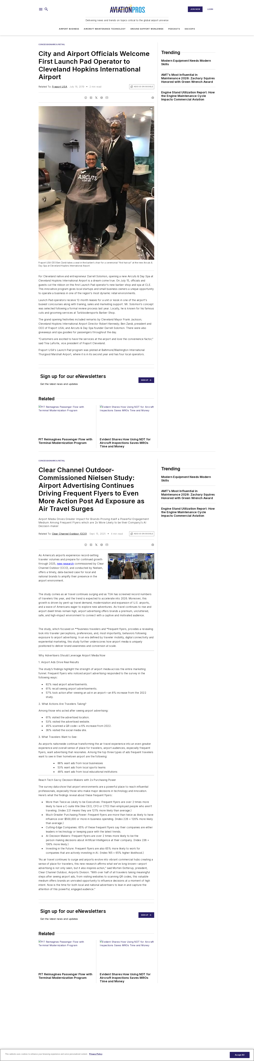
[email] (106, 97)
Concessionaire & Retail (52, 44)
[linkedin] (91, 97)
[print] (152, 97)
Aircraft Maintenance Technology (105, 29)
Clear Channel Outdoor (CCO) (69, 533)
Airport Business (69, 29)
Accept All (239, 1055)
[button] (41, 9)
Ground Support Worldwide (147, 29)
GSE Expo (190, 29)
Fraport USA (59, 86)
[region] (127, 1055)
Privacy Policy (95, 1054)
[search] (46, 9)
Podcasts (174, 29)
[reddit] (101, 97)
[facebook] (85, 97)
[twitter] (96, 97)
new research (65, 563)
